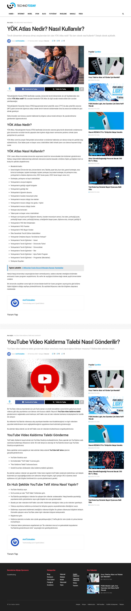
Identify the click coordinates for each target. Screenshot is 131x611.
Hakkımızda (91, 604)
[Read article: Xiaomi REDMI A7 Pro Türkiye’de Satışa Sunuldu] (106, 121)
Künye (84, 604)
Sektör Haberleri (76, 575)
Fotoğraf (53, 14)
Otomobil (63, 582)
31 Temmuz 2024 (33, 41)
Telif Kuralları (100, 604)
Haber (11, 14)
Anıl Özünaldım (19, 41)
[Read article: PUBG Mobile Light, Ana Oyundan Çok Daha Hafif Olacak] (106, 92)
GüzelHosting (11, 574)
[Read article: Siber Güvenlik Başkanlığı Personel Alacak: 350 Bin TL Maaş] (106, 147)
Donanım (50, 577)
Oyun (37, 14)
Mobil (30, 14)
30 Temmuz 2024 (33, 354)
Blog (44, 14)
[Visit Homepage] (21, 6)
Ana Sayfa (10, 22)
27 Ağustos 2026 (94, 80)
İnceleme (63, 14)
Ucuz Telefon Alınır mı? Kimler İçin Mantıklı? (104, 77)
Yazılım (75, 585)
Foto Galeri (51, 579)
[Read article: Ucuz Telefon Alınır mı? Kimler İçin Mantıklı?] (106, 66)
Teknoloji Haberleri (97, 154)
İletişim (122, 604)
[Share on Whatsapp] (76, 89)
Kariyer (78, 604)
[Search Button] (123, 13)
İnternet (21, 14)
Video (81, 14)
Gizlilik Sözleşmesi (111, 604)
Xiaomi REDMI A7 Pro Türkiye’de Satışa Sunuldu (105, 132)
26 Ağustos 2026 (94, 108)
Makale (72, 14)
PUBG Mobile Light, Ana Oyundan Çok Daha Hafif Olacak (110, 588)
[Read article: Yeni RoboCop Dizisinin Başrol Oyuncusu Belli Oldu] (106, 176)
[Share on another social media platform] (81, 89)
